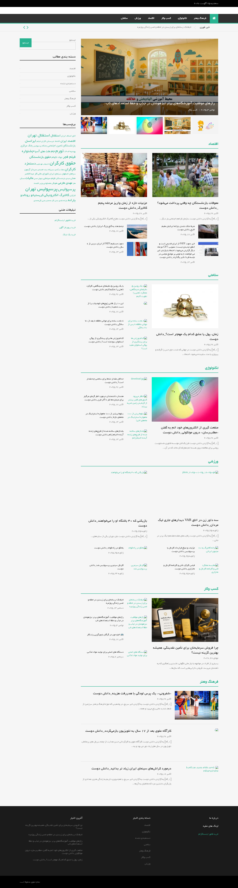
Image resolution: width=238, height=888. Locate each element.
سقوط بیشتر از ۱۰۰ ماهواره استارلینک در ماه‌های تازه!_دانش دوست (105, 415)
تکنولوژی (182, 18)
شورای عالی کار (42, 174)
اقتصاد (151, 18)
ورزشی (213, 461)
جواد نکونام (57, 157)
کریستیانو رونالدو (31, 195)
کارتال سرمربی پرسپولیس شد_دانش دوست (107, 567)
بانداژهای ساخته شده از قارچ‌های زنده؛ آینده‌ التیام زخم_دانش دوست (106, 432)
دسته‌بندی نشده (68, 83)
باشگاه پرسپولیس (40, 145)
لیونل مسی (38, 178)
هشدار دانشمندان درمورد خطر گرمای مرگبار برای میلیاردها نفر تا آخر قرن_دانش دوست (104, 398)
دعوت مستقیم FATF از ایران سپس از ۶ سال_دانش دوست (105, 245)
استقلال (55, 135)
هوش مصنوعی (50, 183)
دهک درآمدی (59, 169)
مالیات (29, 178)
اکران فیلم (41, 141)
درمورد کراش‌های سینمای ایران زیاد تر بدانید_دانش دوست (131, 768)
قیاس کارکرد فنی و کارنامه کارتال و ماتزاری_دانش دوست (179, 567)
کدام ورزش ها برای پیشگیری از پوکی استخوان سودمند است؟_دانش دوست (106, 340)
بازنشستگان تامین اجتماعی (62, 146)
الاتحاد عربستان (53, 141)
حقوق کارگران (63, 163)
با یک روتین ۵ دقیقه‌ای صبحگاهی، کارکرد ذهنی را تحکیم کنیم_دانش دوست (105, 287)
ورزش (138, 18)
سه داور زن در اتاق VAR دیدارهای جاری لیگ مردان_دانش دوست (188, 522)
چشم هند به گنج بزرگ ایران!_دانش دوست (104, 226)
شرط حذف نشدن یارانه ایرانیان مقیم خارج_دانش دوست (178, 228)
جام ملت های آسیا (44, 151)
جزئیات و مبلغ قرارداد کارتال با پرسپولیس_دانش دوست (181, 549)
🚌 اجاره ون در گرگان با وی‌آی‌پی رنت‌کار (105, 634)
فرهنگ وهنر (200, 18)
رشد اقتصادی (42, 169)
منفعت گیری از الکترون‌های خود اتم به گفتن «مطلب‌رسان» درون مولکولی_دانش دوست (189, 430)
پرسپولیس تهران (41, 189)
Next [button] (24, 27)
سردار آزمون (30, 169)
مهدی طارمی (65, 183)
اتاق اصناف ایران (68, 136)
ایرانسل (30, 141)
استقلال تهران (39, 135)
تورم (59, 151)
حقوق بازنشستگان (40, 157)
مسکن (22, 178)
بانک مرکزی (27, 145)
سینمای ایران (55, 174)
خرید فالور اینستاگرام (208, 834)
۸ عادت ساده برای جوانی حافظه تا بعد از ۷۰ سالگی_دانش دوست (104, 322)
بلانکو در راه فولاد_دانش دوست (109, 548)
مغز (74, 183)
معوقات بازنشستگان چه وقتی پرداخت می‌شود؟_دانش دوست (187, 205)
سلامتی (124, 18)
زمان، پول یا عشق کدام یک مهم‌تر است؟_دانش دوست (187, 337)
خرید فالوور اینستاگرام (65, 220)
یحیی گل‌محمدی (40, 200)
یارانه (72, 200)
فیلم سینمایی (49, 178)
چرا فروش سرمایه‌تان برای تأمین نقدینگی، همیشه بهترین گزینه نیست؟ (185, 650)
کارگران (73, 195)
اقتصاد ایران (68, 141)
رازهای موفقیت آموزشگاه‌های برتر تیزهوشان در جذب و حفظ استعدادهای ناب (160, 103)
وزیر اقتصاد (38, 183)
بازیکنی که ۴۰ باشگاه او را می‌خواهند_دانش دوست (118, 523)
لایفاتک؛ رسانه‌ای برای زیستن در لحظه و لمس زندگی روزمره (164, 27)
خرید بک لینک (69, 234)
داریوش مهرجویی (42, 164)
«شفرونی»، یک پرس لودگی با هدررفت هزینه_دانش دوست (132, 693)
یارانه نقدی (63, 200)
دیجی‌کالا (51, 169)
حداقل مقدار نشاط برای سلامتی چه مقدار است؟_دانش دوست (105, 380)
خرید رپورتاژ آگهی (67, 227)
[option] (105, 27)
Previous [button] (28, 27)
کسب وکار (166, 18)
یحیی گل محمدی (52, 200)
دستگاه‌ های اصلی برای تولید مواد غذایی (105, 652)
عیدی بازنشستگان (63, 178)
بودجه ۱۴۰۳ (70, 151)
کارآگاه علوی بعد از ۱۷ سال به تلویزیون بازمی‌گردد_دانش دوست (128, 730)
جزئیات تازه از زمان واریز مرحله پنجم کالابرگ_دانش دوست (122, 205)
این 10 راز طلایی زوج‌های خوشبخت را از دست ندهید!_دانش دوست (106, 305)
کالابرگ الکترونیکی (56, 195)
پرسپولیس (67, 189)
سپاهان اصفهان (69, 174)
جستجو (72, 40)
